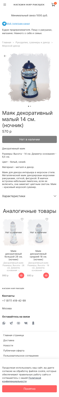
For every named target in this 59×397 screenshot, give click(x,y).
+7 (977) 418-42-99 (14, 300)
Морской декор (11, 45)
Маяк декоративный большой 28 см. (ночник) (13, 255)
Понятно (30, 388)
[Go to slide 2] (30, 106)
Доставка (8, 340)
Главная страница (13, 335)
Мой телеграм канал (18, 23)
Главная (6, 42)
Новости (8, 345)
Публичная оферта (13, 350)
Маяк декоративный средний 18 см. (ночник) (38, 255)
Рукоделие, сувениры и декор (33, 42)
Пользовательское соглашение (21, 355)
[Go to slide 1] (28, 106)
